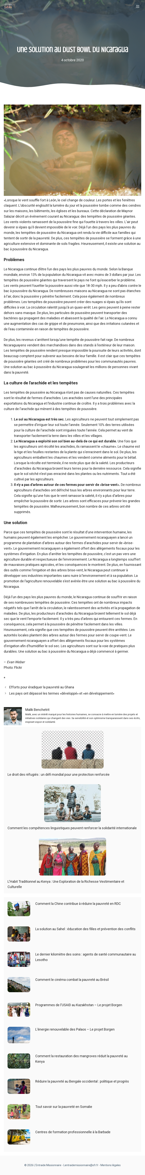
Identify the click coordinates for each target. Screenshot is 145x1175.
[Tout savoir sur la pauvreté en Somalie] (19, 1116)
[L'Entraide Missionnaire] (8, 6)
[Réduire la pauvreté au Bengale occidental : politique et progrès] (19, 1091)
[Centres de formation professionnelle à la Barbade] (19, 1142)
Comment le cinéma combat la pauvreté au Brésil (72, 980)
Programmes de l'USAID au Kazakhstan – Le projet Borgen (78, 1005)
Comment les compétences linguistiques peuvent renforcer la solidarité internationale (72, 828)
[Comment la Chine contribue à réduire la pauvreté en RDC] (19, 913)
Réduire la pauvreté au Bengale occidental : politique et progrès (82, 1081)
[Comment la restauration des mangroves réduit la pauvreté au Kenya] (19, 1066)
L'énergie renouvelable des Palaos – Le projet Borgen (75, 1029)
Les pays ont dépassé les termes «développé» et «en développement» (61, 693)
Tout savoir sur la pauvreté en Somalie (63, 1107)
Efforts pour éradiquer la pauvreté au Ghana (41, 687)
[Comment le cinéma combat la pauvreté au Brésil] (19, 989)
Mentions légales (110, 1165)
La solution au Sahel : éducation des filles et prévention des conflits (85, 929)
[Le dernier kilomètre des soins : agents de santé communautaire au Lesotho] (19, 964)
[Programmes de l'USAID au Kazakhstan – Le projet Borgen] (19, 1014)
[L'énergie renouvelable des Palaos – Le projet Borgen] (19, 1040)
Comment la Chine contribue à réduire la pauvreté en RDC (78, 904)
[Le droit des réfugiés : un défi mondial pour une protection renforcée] (73, 766)
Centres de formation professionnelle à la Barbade (72, 1132)
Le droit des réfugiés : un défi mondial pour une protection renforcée (59, 774)
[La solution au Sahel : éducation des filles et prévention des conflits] (19, 939)
